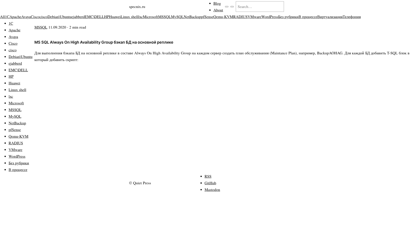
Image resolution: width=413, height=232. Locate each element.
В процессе (308, 16)
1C (7, 16)
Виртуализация (330, 16)
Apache (15, 16)
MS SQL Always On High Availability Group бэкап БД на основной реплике (103, 42)
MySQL (177, 16)
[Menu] (226, 6)
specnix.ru (137, 6)
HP (106, 16)
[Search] (232, 6)
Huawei (115, 16)
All (2, 16)
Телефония (352, 16)
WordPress (269, 16)
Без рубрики (288, 16)
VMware (254, 16)
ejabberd (78, 16)
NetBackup (192, 16)
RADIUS (240, 16)
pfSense (207, 16)
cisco (44, 16)
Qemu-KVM (223, 16)
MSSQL (164, 16)
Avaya (26, 16)
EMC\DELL (94, 16)
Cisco (35, 16)
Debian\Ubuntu (59, 16)
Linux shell (129, 16)
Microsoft (150, 16)
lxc (140, 16)
